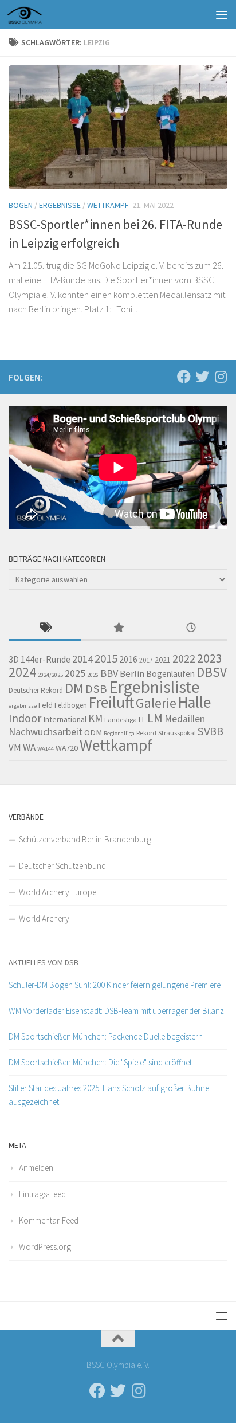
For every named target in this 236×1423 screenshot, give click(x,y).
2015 (106, 658)
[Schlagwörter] (45, 628)
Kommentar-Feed (48, 1220)
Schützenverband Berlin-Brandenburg (85, 839)
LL (142, 719)
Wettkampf (108, 205)
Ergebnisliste (154, 686)
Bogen (21, 205)
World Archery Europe (57, 892)
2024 (22, 672)
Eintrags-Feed (42, 1194)
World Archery (44, 918)
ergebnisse (23, 705)
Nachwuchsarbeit (45, 731)
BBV (109, 673)
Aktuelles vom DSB (43, 962)
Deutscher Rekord (36, 690)
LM (155, 718)
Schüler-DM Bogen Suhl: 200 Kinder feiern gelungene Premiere (115, 984)
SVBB (210, 731)
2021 (163, 659)
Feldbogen (70, 705)
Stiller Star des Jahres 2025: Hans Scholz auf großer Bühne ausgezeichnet (109, 1095)
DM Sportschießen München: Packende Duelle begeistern (106, 1036)
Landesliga (120, 719)
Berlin (132, 674)
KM (95, 718)
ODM (93, 732)
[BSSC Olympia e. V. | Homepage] (38, 14)
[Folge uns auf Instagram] (220, 376)
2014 (82, 658)
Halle (194, 702)
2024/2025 (50, 675)
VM (15, 748)
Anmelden (36, 1167)
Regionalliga (119, 733)
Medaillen (184, 718)
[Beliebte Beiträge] (117, 628)
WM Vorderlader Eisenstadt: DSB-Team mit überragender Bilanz (116, 1010)
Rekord (146, 732)
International (64, 719)
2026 (93, 675)
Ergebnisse (60, 205)
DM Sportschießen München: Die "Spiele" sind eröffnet (100, 1062)
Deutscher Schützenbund (62, 865)
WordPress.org (45, 1246)
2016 (128, 659)
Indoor (25, 718)
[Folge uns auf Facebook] (184, 376)
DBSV (211, 672)
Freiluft (111, 702)
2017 (146, 660)
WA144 (45, 748)
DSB (96, 688)
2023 (209, 658)
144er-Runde (45, 659)
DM (74, 688)
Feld (45, 705)
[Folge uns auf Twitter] (202, 376)
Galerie (156, 703)
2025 (75, 673)
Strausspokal (177, 732)
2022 (183, 658)
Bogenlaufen (170, 673)
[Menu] (221, 14)
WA (29, 747)
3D (14, 659)
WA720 (67, 748)
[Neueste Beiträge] (191, 628)
